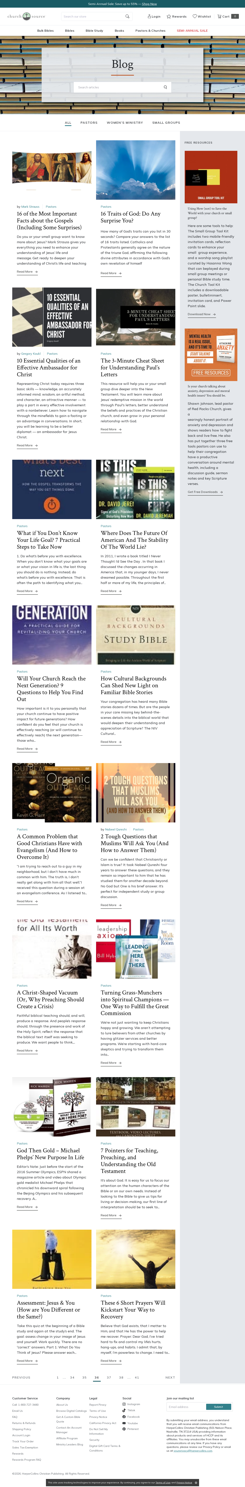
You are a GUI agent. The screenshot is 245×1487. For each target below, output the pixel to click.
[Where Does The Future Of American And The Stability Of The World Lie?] (135, 489)
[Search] (166, 87)
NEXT (170, 1377)
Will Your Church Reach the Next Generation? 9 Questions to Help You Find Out (51, 689)
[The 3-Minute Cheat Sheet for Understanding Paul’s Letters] (135, 317)
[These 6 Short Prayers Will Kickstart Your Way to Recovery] (135, 1259)
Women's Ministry (125, 122)
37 (109, 1377)
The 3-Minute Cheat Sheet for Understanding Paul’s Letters (132, 367)
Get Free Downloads (203, 492)
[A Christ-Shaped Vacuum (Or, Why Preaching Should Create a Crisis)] (51, 949)
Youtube (132, 1423)
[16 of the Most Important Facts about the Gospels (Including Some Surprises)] (51, 170)
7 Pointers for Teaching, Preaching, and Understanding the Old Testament (129, 1161)
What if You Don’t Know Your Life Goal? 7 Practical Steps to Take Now (48, 540)
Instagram (133, 1404)
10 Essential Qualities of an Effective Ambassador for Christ (49, 367)
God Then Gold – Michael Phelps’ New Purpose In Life (50, 1154)
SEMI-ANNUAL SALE (192, 30)
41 (137, 1377)
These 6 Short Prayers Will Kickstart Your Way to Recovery (133, 1310)
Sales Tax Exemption (25, 1447)
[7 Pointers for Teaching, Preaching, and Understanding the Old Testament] (135, 1106)
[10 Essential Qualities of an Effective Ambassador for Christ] (51, 317)
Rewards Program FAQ (26, 1459)
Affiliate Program (67, 1438)
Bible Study (94, 30)
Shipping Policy (21, 1429)
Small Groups (166, 122)
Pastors (89, 122)
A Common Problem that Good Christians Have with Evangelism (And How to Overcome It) (49, 847)
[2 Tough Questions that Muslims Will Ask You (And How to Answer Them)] (135, 792)
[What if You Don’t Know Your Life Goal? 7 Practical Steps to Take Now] (51, 489)
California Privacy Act (102, 1423)
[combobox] (97, 16)
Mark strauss (30, 206)
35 (84, 1377)
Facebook (133, 1416)
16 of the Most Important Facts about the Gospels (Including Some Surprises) (49, 220)
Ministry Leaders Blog (69, 1444)
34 (72, 1377)
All (68, 122)
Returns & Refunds (24, 1423)
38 (121, 1377)
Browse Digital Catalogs (71, 1411)
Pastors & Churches (150, 30)
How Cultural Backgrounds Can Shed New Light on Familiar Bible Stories (133, 685)
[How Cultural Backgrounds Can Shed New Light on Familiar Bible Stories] (135, 635)
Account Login (21, 1435)
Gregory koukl (31, 353)
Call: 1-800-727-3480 (25, 1404)
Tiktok (131, 1410)
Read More (25, 271)
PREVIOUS (21, 1377)
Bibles (69, 30)
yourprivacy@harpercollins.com (193, 1450)
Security (94, 1440)
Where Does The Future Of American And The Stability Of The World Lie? (134, 540)
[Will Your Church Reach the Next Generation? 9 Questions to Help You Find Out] (51, 635)
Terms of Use (97, 1411)
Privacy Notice (98, 1417)
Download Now (199, 314)
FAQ (14, 1417)
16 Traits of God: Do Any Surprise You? (130, 217)
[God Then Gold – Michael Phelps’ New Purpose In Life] (51, 1106)
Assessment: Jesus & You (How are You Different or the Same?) (48, 1310)
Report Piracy (97, 1404)
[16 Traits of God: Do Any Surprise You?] (135, 170)
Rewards (18, 1453)
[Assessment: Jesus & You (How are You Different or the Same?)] (51, 1259)
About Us (62, 1404)
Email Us (17, 1411)
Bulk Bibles (45, 30)
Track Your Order (23, 1441)
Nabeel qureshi (116, 829)
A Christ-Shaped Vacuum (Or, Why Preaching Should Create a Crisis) (50, 999)
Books (119, 30)
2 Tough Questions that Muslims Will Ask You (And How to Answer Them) (135, 843)
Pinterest (133, 1429)
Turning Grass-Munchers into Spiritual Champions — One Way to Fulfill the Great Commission (135, 1003)
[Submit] (127, 16)
